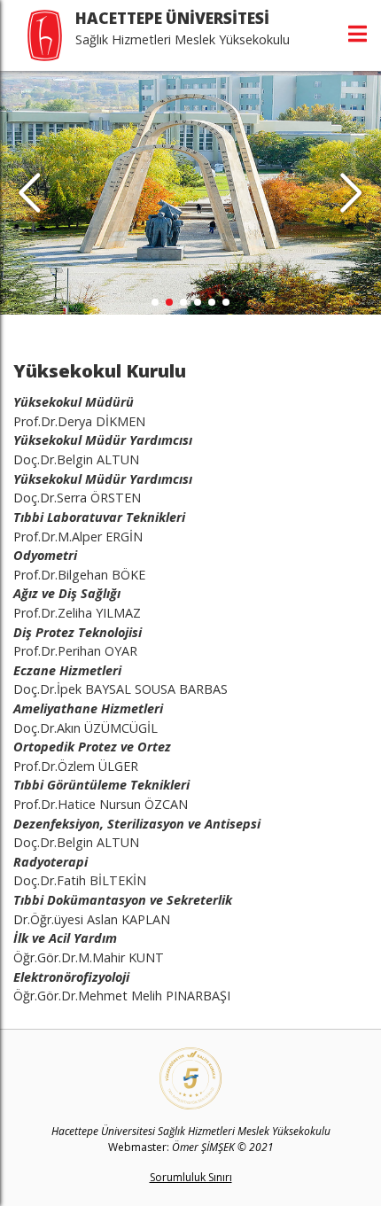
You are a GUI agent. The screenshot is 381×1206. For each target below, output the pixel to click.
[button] (351, 193)
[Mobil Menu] (357, 33)
